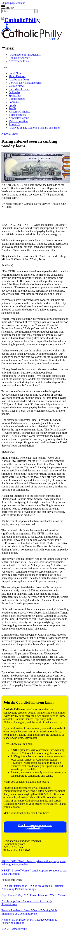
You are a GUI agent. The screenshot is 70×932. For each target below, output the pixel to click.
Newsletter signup (19, 117)
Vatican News (16, 85)
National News (9, 133)
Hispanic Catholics (19, 111)
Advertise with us (19, 60)
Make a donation (18, 121)
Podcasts (13, 101)
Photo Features (17, 76)
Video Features (17, 114)
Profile (12, 108)
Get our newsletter (19, 57)
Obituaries (14, 92)
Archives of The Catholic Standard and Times (34, 127)
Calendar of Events (19, 89)
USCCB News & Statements (25, 82)
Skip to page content (13, 2)
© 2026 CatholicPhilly (14, 928)
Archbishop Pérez (19, 79)
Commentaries (17, 98)
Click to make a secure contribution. (35, 827)
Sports (12, 105)
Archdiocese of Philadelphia (25, 54)
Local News (15, 73)
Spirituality (15, 95)
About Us (14, 124)
